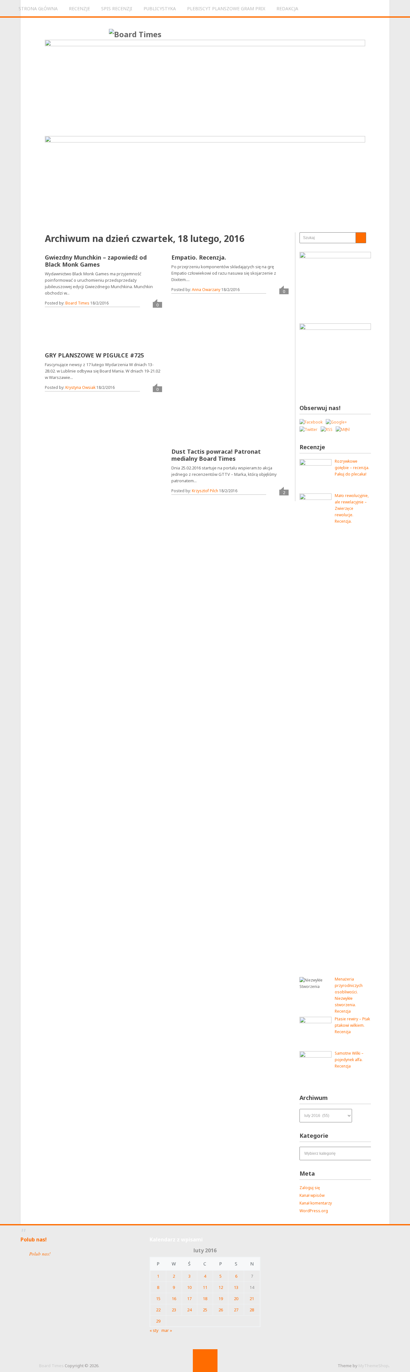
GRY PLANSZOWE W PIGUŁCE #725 (94, 355)
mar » (166, 1330)
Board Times (77, 303)
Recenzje (79, 8)
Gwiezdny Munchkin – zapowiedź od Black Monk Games (96, 260)
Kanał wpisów (311, 1195)
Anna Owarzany (206, 289)
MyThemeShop (373, 1365)
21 (252, 1298)
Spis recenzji (116, 8)
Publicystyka (160, 8)
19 (220, 1298)
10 (189, 1287)
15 (158, 1298)
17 (189, 1298)
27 (236, 1310)
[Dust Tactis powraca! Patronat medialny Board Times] (217, 399)
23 (174, 1310)
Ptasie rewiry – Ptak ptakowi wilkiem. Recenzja (352, 1025)
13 (236, 1287)
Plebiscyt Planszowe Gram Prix (226, 8)
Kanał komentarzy (315, 1203)
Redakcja (287, 8)
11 (205, 1287)
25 (205, 1310)
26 (220, 1310)
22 (158, 1310)
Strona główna (38, 8)
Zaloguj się (309, 1187)
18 (205, 1298)
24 (189, 1310)
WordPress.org (313, 1210)
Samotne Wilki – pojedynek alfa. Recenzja (349, 1059)
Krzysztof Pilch (205, 490)
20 (236, 1298)
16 (174, 1298)
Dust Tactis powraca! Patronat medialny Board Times (216, 455)
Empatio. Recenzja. (198, 257)
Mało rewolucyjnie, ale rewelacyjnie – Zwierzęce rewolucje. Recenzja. (352, 508)
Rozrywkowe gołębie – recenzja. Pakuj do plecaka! (352, 468)
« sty (154, 1330)
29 (158, 1321)
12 (220, 1287)
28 (252, 1310)
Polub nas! (33, 1239)
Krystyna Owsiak (80, 387)
